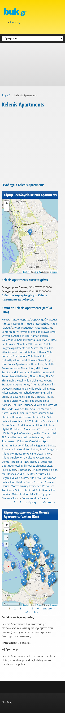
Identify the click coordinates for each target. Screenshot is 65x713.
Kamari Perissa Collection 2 (33, 340)
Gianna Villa (9, 498)
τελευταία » (48, 502)
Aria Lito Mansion (40, 409)
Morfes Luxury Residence (26, 486)
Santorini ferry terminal (16, 331)
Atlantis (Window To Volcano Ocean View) (26, 453)
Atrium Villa (43, 474)
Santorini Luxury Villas (15, 445)
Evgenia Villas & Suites (15, 478)
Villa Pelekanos (33, 380)
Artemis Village (40, 384)
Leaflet (26, 271)
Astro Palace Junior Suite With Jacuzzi (24, 413)
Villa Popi (39, 404)
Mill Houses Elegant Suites (36, 465)
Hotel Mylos (17, 482)
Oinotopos (24, 469)
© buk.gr (53, 271)
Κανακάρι (18, 323)
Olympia (7, 335)
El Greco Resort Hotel (14, 437)
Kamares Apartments (14, 356)
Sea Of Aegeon (48, 449)
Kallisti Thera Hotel (45, 433)
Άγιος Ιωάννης (43, 327)
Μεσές (5, 319)
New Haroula (32, 461)
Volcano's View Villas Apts (32, 441)
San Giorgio (45, 360)
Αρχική (6, 95)
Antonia (15, 368)
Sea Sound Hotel (40, 400)
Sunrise (6, 494)
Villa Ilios (33, 356)
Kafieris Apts (35, 437)
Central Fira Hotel (12, 461)
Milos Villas (46, 348)
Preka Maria (9, 469)
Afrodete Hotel (29, 352)
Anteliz (48, 344)
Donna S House (44, 396)
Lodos (29, 396)
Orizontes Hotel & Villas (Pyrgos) (31, 494)
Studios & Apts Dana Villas (39, 490)
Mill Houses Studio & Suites (18, 474)
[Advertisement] (32, 64)
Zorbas (6, 404)
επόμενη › (31, 502)
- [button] (7, 208)
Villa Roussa (35, 344)
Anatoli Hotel (37, 425)
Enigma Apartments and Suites (20, 348)
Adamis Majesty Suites (15, 400)
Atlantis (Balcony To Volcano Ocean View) (26, 457)
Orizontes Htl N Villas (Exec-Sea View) (32, 421)
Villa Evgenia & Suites (42, 445)
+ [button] (7, 203)
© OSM (38, 271)
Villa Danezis (17, 396)
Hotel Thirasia (28, 360)
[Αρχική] (32, 12)
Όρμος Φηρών (39, 319)
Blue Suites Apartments (16, 364)
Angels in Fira (21, 335)
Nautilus (22, 344)
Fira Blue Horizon (21, 404)
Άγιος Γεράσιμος (23, 327)
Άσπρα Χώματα (20, 319)
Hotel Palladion (19, 376)
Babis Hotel (16, 380)
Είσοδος (15, 22)
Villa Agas (48, 388)
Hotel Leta (37, 364)
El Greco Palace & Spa (44, 469)
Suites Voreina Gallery (35, 498)
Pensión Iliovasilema (43, 331)
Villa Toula (35, 388)
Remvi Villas (20, 388)
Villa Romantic (10, 352)
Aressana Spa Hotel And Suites (20, 449)
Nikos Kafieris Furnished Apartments (23, 392)
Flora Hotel (27, 368)
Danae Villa (45, 352)
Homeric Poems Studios (26, 417)
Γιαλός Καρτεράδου (37, 323)
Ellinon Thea (37, 376)
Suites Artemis (34, 482)
